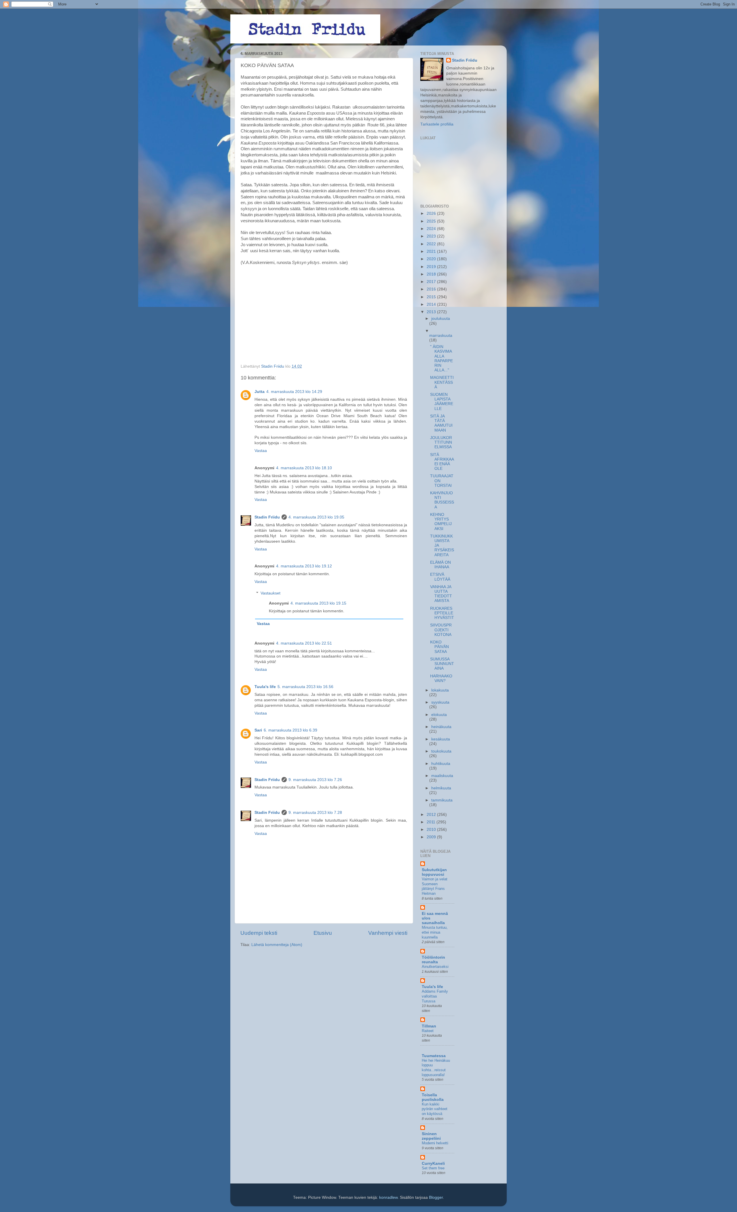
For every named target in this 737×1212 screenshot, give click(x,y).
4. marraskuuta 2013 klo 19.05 (316, 517)
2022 (432, 244)
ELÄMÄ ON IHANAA (440, 564)
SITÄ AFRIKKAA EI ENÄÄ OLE (442, 462)
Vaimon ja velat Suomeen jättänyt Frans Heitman (434, 886)
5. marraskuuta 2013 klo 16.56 (305, 687)
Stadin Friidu (267, 517)
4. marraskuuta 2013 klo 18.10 (304, 468)
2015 (432, 297)
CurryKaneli (433, 1163)
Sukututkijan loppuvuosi (434, 872)
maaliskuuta (442, 776)
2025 (432, 221)
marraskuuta (440, 335)
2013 (432, 312)
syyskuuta (440, 702)
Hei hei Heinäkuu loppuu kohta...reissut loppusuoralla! (436, 1067)
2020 (432, 259)
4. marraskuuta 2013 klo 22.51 (304, 643)
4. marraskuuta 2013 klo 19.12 (304, 566)
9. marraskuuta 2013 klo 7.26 (315, 780)
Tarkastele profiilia (436, 124)
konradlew (388, 1197)
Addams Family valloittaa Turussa (435, 996)
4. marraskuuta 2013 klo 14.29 (294, 392)
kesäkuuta (440, 739)
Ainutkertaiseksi (435, 966)
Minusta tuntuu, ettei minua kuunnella (435, 932)
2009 (432, 837)
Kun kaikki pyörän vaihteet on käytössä (434, 1109)
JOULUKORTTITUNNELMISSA (441, 442)
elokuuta (439, 715)
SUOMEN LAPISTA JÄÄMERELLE (441, 401)
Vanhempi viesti (387, 933)
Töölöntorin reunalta (433, 959)
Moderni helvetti (435, 1143)
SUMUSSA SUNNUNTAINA (442, 663)
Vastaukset (270, 593)
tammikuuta (442, 800)
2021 (432, 251)
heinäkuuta (441, 727)
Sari (258, 730)
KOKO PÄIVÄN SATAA (439, 647)
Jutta (259, 392)
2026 (432, 213)
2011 (431, 822)
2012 (432, 814)
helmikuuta (441, 788)
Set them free (433, 1168)
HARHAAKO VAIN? (441, 678)
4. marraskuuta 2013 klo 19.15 (318, 603)
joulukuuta (440, 318)
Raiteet (428, 1031)
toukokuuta (441, 751)
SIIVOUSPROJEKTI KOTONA (441, 630)
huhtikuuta (440, 763)
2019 (432, 267)
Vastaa (260, 451)
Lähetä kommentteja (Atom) (276, 945)
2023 (432, 236)
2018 (432, 274)
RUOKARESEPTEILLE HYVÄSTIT (442, 613)
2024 (432, 229)
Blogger (436, 1197)
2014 (432, 304)
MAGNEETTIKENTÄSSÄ (442, 382)
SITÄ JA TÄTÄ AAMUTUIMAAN (441, 423)
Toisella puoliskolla (433, 1097)
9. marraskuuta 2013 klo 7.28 (315, 812)
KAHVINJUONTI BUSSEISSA (442, 500)
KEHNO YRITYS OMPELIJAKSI (441, 521)
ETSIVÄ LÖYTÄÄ (440, 576)
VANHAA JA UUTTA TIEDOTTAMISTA (441, 594)
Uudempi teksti (258, 933)
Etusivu (323, 933)
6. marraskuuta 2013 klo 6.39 (290, 730)
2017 (432, 282)
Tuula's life (265, 687)
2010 (432, 829)
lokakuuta (440, 690)
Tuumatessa (434, 1056)
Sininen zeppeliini (431, 1136)
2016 (432, 289)
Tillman (429, 1026)
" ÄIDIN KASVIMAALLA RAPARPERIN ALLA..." (441, 358)
